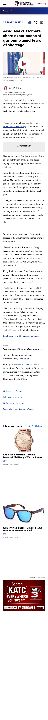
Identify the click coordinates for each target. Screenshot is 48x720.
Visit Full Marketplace (36, 426)
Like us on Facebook (12, 396)
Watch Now (40, 4)
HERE (27, 358)
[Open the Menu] (4, 4)
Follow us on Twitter (12, 391)
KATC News (17, 88)
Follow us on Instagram (14, 402)
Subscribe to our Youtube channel (18, 408)
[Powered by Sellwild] (41, 577)
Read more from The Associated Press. (21, 335)
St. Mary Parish (13, 22)
